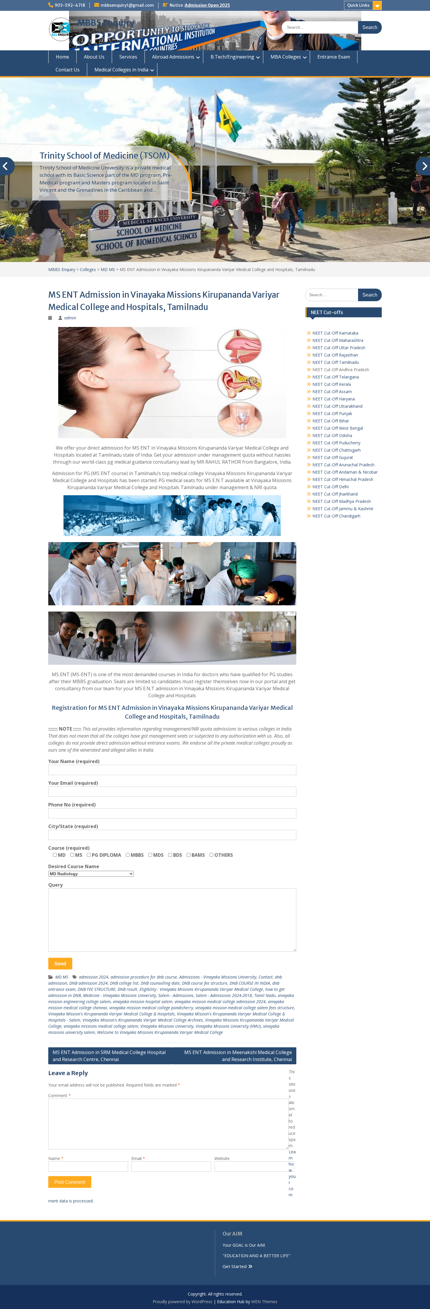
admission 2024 (93, 977)
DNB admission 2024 (88, 983)
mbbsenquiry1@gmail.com (127, 5)
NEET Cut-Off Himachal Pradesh (342, 479)
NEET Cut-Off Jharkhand (335, 494)
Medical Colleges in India (121, 69)
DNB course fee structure (204, 983)
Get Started (235, 1266)
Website (222, 1158)
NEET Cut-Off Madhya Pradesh (341, 501)
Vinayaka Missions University (166, 1026)
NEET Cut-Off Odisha (332, 435)
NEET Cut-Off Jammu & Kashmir (343, 508)
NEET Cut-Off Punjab (332, 413)
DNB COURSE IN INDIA (250, 983)
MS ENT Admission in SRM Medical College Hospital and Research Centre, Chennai (109, 1056)
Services (128, 57)
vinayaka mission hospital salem (142, 1001)
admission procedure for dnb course (144, 977)
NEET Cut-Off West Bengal (337, 428)
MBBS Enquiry (106, 23)
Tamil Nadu (265, 995)
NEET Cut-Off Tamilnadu (335, 362)
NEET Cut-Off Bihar (330, 421)
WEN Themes (264, 1301)
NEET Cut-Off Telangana (335, 377)
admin (70, 318)
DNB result (127, 989)
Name (55, 1158)
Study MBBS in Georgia (83, 155)
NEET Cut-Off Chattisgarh (336, 450)
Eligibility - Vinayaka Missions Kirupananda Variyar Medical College (201, 989)
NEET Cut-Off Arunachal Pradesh (343, 464)
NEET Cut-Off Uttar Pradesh (338, 347)
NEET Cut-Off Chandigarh (336, 516)
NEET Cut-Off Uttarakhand (337, 406)
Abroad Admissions (173, 57)
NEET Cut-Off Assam (332, 391)
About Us (94, 57)
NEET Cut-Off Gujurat (332, 457)
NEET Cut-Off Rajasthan (335, 355)
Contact (266, 977)
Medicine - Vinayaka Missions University (119, 995)
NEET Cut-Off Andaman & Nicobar (345, 472)
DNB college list (124, 983)
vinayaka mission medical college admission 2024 (220, 1001)
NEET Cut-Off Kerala (331, 384)
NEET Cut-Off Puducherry (336, 443)
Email (138, 1158)
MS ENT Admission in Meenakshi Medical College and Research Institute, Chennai (238, 1056)
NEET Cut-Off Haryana (333, 399)
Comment (59, 1095)
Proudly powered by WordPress (182, 1301)
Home (62, 57)
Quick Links (358, 5)
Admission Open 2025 (207, 5)
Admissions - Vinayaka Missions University (217, 977)
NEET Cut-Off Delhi (330, 486)
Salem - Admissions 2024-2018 (224, 995)
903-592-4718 (70, 5)
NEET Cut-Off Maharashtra (337, 340)
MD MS (61, 977)
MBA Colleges (286, 57)
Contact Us (68, 69)
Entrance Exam (333, 57)
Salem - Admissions (175, 995)
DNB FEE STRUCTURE (96, 989)
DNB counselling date (160, 983)
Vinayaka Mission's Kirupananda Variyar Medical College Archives (142, 1020)
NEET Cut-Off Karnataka (335, 333)
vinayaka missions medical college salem (101, 1026)
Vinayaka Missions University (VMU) (228, 1026)
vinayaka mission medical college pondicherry (151, 1007)
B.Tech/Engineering (232, 57)
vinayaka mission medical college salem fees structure (244, 1007)
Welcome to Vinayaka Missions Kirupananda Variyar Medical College (160, 1032)
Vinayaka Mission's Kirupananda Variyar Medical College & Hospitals (111, 1014)
